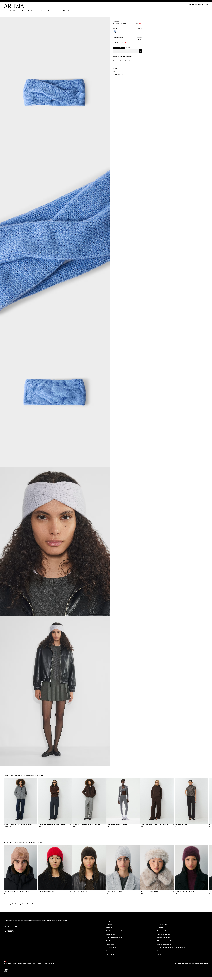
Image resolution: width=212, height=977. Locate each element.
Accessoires (57, 11)
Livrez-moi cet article (119, 47)
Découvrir (66, 11)
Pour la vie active (33, 11)
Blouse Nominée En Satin (181, 824)
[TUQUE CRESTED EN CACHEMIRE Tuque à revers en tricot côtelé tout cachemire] (89, 867)
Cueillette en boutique (131, 47)
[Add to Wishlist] (36, 825)
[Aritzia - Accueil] (14, 6)
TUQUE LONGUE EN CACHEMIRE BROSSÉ (184, 891)
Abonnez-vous (7, 922)
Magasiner (122, 1)
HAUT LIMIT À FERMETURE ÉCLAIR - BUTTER (117, 824)
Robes (24, 11)
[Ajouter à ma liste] (140, 51)
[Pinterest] (12, 927)
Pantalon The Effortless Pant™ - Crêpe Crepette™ (51, 824)
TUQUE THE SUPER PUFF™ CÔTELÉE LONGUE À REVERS (17, 891)
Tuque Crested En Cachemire (80, 891)
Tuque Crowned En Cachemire (46, 891)
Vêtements (16, 11)
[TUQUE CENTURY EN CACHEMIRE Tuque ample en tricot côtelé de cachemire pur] (123, 867)
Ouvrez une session (203, 4)
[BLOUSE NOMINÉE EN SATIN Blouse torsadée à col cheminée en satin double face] (191, 801)
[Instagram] (9, 927)
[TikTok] (5, 927)
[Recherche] (190, 4)
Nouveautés (8, 11)
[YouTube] (16, 927)
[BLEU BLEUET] (114, 31)
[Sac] (193, 4)
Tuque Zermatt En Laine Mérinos (149, 891)
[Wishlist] (196, 4)
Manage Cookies (31, 963)
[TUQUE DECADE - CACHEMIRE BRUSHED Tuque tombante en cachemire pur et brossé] (191, 867)
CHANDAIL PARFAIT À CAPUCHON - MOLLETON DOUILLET (154, 824)
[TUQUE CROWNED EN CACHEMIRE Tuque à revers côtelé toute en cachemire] (55, 867)
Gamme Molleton (46, 11)
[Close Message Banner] (209, 1)
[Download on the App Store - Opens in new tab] (39, 931)
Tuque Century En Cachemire (114, 891)
